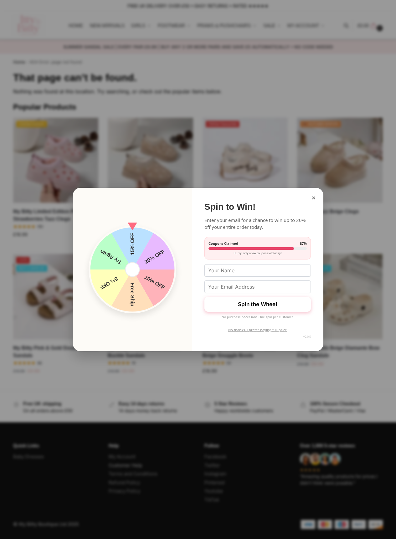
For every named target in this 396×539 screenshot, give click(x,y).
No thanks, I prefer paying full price (257, 329)
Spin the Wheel (257, 304)
